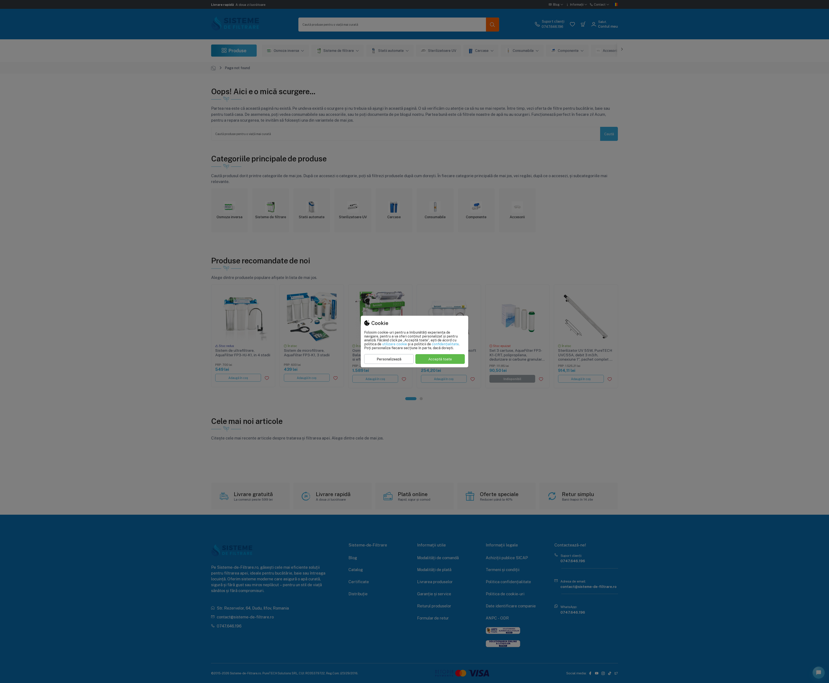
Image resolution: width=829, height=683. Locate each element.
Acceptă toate (440, 359)
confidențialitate (445, 344)
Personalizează (389, 359)
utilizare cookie (394, 344)
